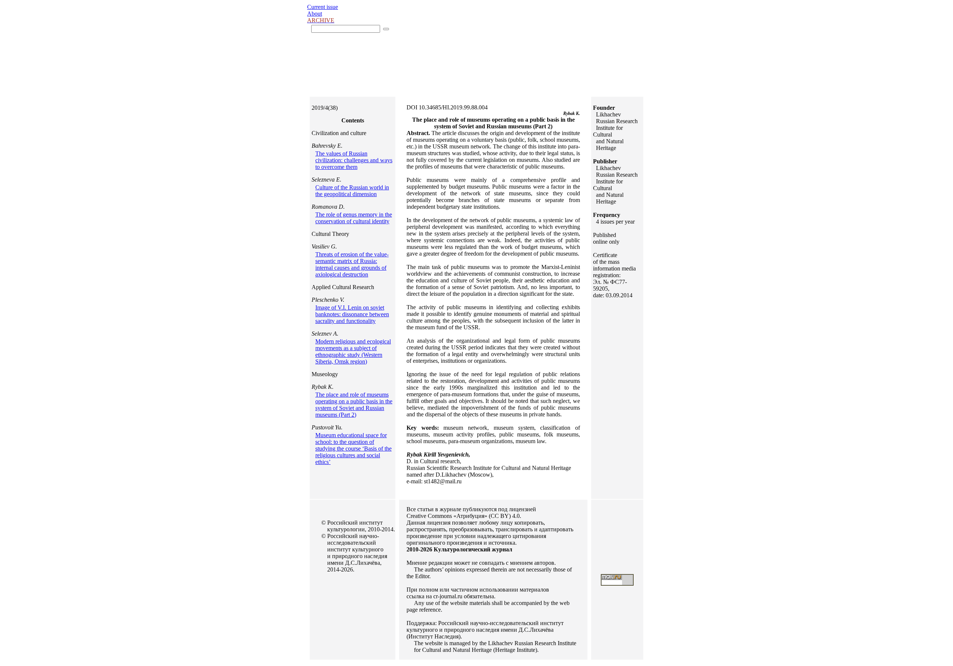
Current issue (322, 7)
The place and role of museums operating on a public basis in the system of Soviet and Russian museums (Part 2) (353, 404)
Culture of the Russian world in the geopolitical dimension (352, 190)
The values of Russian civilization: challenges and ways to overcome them (353, 160)
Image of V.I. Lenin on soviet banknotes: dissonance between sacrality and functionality (352, 314)
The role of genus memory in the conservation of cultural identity (353, 217)
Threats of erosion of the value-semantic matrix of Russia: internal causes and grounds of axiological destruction (352, 264)
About (314, 13)
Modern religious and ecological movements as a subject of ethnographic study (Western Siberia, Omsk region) (353, 351)
